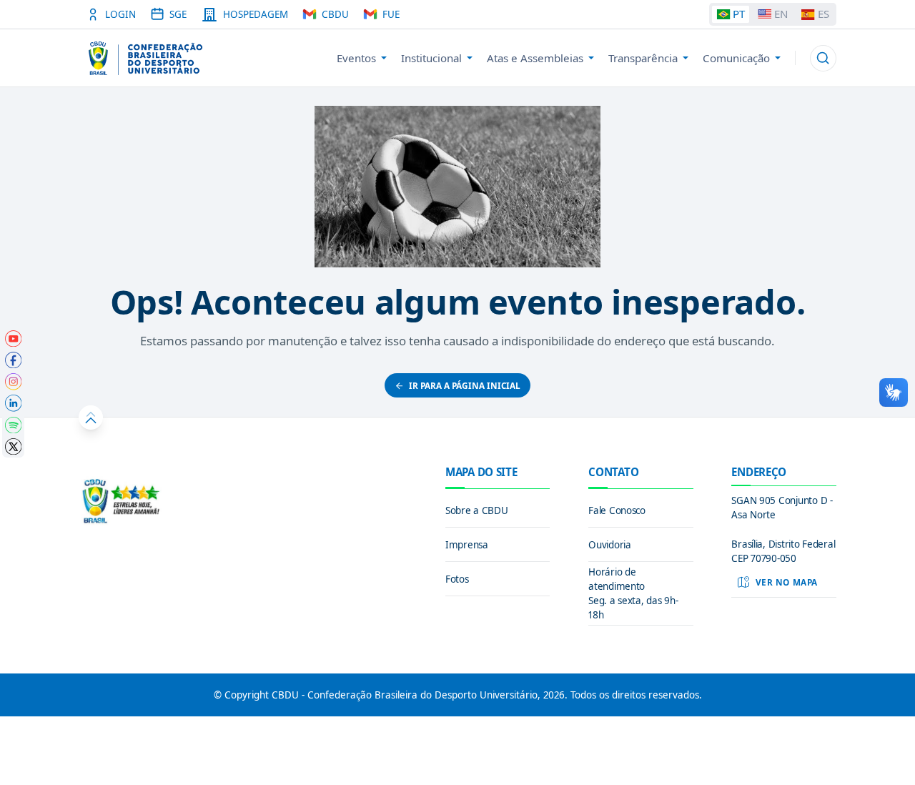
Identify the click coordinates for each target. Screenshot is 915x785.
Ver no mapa (787, 582)
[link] (13, 338)
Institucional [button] (431, 58)
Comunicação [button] (736, 58)
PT (739, 13)
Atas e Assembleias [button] (535, 58)
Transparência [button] (643, 58)
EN (781, 13)
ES (823, 13)
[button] (823, 58)
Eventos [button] (356, 58)
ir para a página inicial (464, 385)
